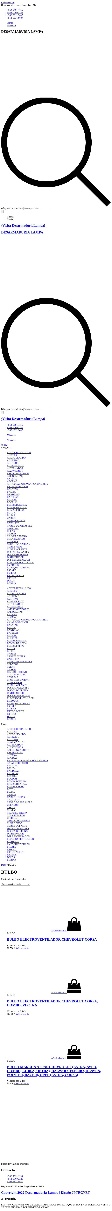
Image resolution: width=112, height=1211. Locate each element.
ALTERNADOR (15, 468)
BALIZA (11, 492)
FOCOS (11, 580)
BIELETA (12, 499)
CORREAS (12, 541)
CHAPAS (11, 533)
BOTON (11, 512)
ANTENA (12, 478)
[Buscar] (2, 211)
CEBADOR (13, 528)
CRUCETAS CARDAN (18, 544)
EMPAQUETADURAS (18, 567)
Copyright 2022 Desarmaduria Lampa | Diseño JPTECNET (45, 1192)
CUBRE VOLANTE (17, 549)
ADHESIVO (13, 460)
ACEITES (12, 455)
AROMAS (12, 481)
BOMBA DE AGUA (17, 507)
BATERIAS (12, 497)
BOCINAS (12, 502)
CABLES (11, 518)
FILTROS (11, 578)
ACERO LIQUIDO (16, 457)
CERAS (11, 531)
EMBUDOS (13, 565)
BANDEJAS (13, 494)
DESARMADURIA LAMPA (22, 232)
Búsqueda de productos (12, 208)
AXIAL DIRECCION (17, 486)
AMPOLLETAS (15, 476)
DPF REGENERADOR (18, 560)
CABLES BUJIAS (16, 520)
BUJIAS (11, 515)
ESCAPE (11, 570)
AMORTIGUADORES (18, 473)
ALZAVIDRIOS (15, 471)
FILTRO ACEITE (15, 575)
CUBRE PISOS (14, 546)
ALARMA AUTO (15, 465)
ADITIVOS (12, 463)
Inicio (3, 865)
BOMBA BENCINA (17, 505)
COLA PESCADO (16, 539)
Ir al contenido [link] (7, 2)
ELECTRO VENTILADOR (20, 562)
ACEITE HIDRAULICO (19, 452)
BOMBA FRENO (15, 510)
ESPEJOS (11, 573)
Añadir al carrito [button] (21, 948)
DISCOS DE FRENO (17, 554)
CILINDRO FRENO (17, 536)
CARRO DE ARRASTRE (19, 526)
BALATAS (12, 489)
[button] (56, 724)
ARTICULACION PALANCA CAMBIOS (27, 484)
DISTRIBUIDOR (15, 557)
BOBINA (11, 583)
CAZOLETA (13, 523)
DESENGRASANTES (18, 552)
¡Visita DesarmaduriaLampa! (23, 225)
